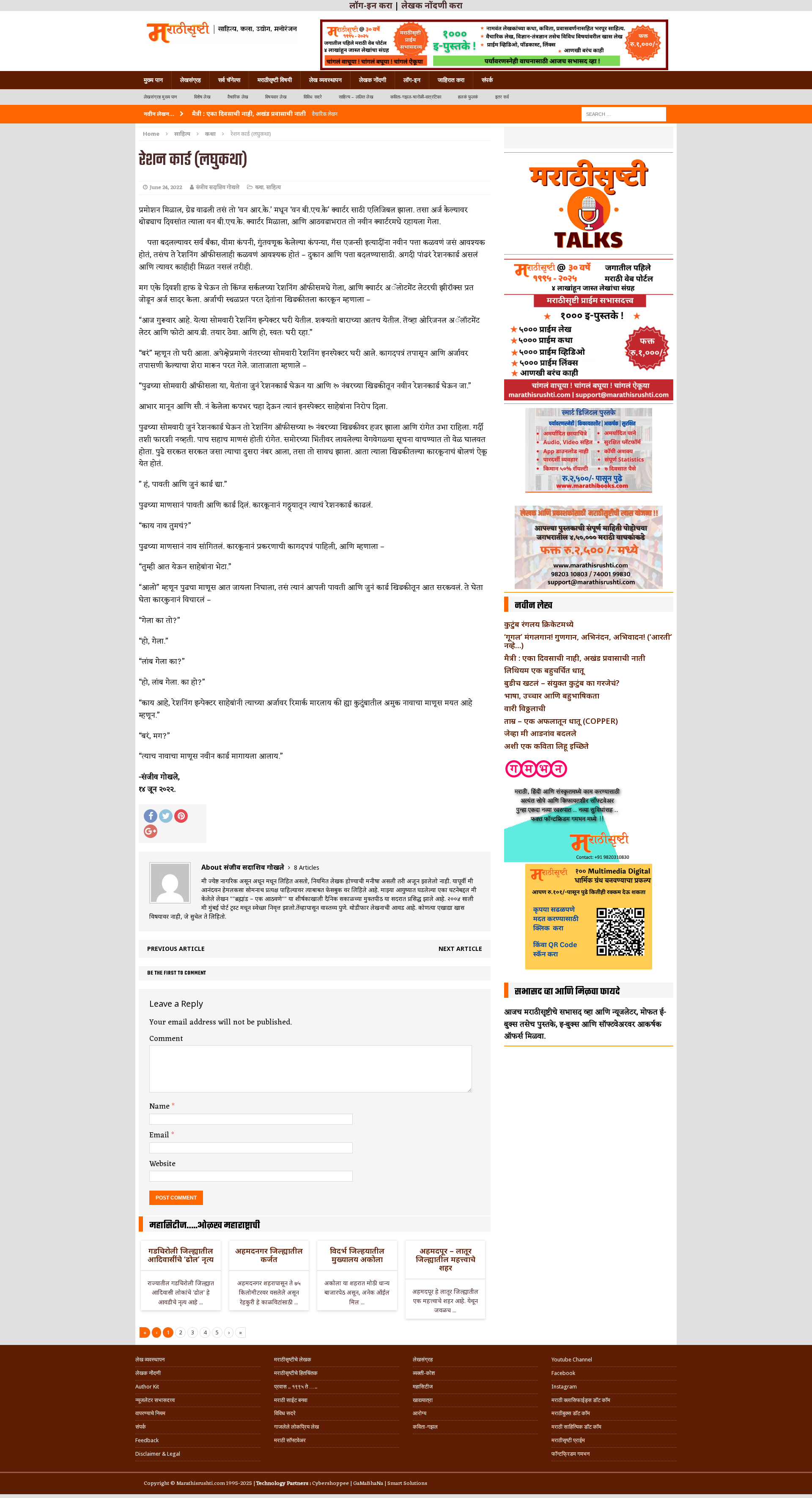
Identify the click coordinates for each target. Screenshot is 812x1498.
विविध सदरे (313, 97)
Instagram (564, 1386)
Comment (166, 1039)
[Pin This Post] (181, 816)
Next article (460, 949)
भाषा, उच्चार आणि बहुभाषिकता (551, 695)
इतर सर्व (502, 97)
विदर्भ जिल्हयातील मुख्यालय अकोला (357, 1255)
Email (160, 1135)
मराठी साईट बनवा (290, 1400)
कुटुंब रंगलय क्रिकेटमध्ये (538, 624)
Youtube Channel (571, 1359)
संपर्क (487, 80)
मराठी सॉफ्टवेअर (290, 1440)
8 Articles (306, 867)
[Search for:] (624, 114)
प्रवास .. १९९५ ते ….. (295, 1386)
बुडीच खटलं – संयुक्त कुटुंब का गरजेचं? (562, 683)
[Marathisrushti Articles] (221, 31)
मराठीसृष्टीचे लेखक (292, 1359)
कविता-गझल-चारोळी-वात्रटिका (415, 97)
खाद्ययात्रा (423, 1400)
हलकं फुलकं (468, 97)
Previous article (176, 949)
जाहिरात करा (451, 80)
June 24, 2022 (166, 187)
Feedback (147, 1440)
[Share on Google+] (150, 831)
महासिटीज (423, 1386)
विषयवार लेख (276, 97)
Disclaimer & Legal (157, 1454)
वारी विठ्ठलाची (525, 708)
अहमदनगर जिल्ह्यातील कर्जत (269, 1255)
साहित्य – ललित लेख (356, 97)
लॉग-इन (411, 80)
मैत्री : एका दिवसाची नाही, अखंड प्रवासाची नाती (574, 658)
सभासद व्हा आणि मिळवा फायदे (567, 992)
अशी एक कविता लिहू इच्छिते (546, 746)
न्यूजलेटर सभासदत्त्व (155, 1400)
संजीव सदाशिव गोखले (217, 187)
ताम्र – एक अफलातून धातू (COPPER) (561, 721)
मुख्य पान (153, 80)
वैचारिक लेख (238, 97)
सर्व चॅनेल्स (229, 80)
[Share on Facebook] (150, 816)
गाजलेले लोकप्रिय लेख (296, 1427)
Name (160, 1106)
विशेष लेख (202, 97)
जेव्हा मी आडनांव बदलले (540, 733)
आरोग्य (419, 1413)
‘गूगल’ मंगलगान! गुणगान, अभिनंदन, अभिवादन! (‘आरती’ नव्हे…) (588, 641)
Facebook (563, 1373)
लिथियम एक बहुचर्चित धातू (544, 670)
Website (162, 1164)
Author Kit (147, 1386)
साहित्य (182, 133)
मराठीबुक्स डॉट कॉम (570, 1413)
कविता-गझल (425, 1427)
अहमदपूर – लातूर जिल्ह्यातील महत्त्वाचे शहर (445, 1259)
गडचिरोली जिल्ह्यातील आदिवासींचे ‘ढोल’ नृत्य (181, 1255)
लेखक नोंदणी (372, 80)
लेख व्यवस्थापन (325, 80)
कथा (259, 187)
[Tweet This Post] (166, 816)
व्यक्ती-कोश (424, 1373)
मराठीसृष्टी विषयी (275, 80)
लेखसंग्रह (190, 80)
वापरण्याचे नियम (150, 1413)
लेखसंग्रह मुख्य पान (160, 97)
